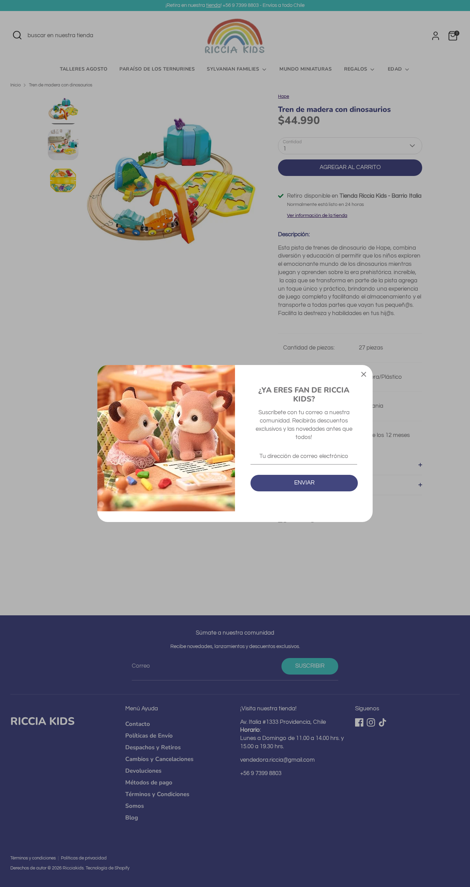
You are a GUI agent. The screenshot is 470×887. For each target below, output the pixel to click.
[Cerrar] (363, 374)
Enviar (304, 483)
